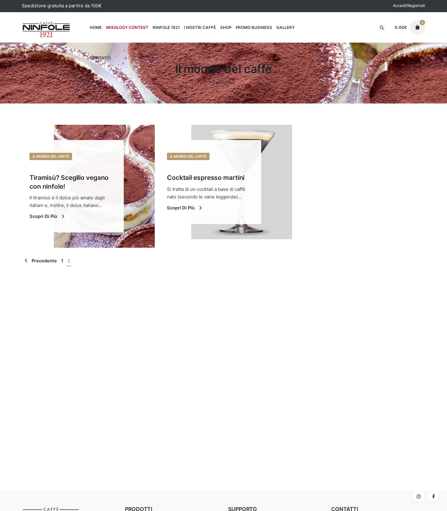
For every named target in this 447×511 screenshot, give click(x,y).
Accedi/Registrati (409, 5)
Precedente (43, 261)
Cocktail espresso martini (205, 177)
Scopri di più (43, 216)
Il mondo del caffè (51, 156)
